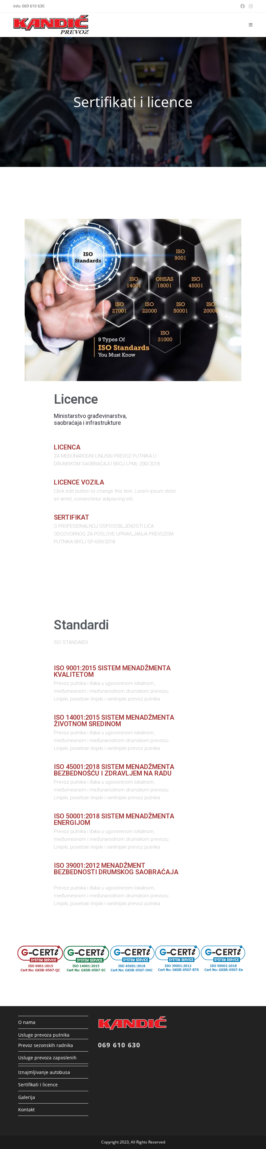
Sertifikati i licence (38, 1084)
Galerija (26, 1097)
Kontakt (26, 1109)
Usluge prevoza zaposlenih (47, 1057)
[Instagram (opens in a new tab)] (250, 6)
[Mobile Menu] (251, 25)
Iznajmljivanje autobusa (44, 1072)
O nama (26, 1022)
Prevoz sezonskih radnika (45, 1045)
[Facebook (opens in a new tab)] (242, 6)
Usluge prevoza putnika (43, 1035)
